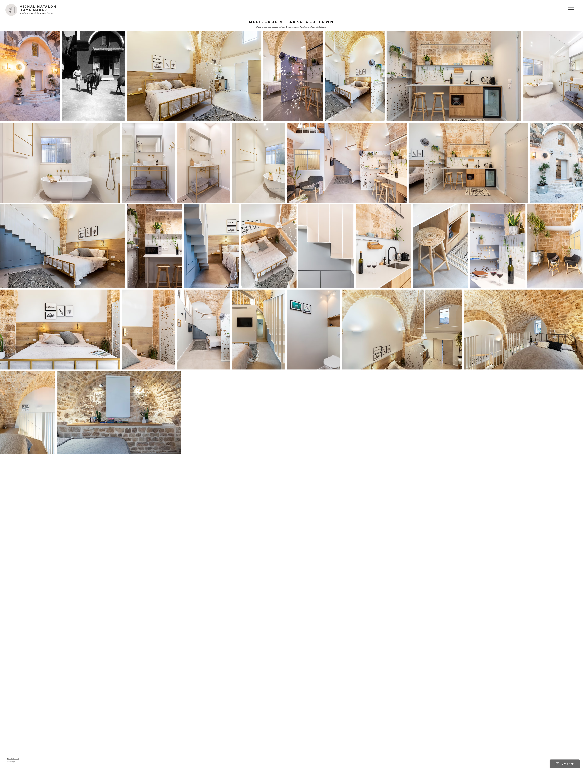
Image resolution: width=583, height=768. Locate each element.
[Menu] (571, 7)
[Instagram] (312, 182)
